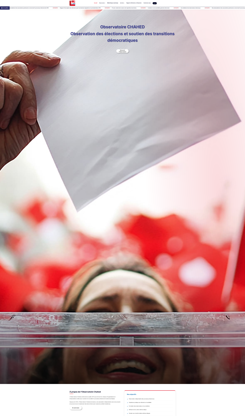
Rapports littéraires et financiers (134, 3)
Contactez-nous (147, 3)
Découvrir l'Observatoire (122, 51)
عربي (155, 3)
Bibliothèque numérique (112, 3)
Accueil (95, 3)
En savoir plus (75, 407)
